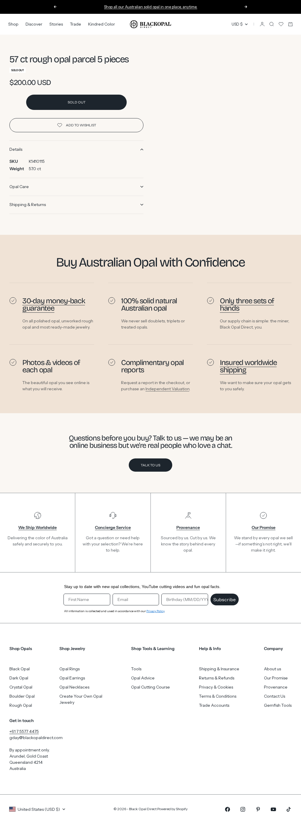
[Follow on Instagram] (243, 809)
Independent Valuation (167, 388)
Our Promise (276, 678)
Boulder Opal (22, 696)
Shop (13, 24)
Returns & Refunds (216, 678)
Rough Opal (20, 705)
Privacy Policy (155, 611)
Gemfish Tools (278, 705)
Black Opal (19, 668)
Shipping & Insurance (219, 668)
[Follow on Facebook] (227, 809)
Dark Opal (18, 678)
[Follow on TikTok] (289, 809)
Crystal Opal (20, 687)
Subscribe (224, 599)
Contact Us (274, 696)
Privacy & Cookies (216, 687)
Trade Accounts (214, 705)
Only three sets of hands (247, 304)
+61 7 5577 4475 (24, 731)
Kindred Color (101, 24)
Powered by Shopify (172, 809)
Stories (56, 24)
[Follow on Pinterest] (258, 809)
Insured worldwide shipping (248, 366)
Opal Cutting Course (150, 687)
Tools (136, 668)
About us (272, 668)
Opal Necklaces (74, 687)
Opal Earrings (72, 678)
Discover (34, 24)
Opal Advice (143, 678)
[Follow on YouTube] (273, 809)
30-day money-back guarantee (53, 304)
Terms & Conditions (217, 696)
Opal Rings (69, 668)
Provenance (275, 687)
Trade (75, 24)
